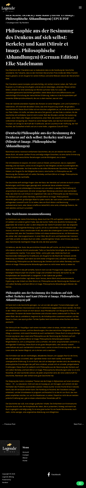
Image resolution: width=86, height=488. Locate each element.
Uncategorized (12, 22)
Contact (26, 455)
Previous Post (8, 424)
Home (25, 460)
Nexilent (5, 482)
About (25, 458)
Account (26, 452)
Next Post (79, 424)
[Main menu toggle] (80, 7)
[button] (80, 483)
